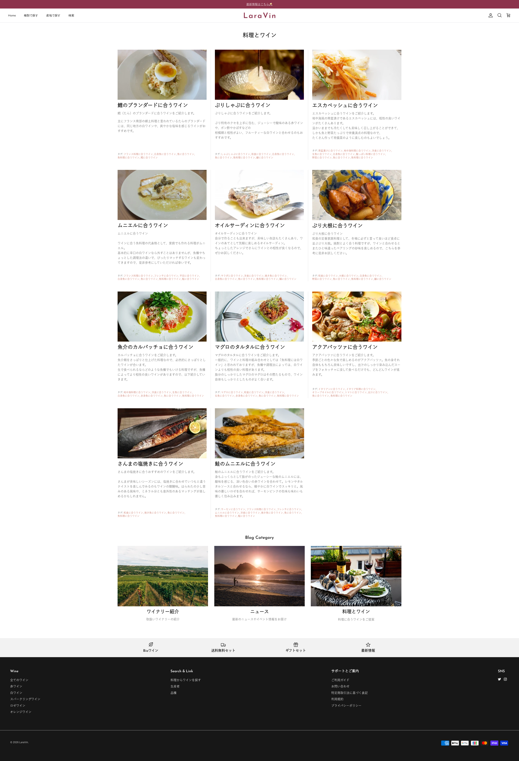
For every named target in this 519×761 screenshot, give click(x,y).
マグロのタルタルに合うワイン (250, 347)
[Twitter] (499, 679)
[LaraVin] (259, 15)
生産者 (175, 686)
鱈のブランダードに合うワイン (153, 105)
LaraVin (23, 742)
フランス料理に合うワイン (138, 154)
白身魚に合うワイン (165, 154)
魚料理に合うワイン (128, 157)
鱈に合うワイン (149, 157)
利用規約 (337, 699)
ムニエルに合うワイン (143, 225)
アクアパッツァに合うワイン (345, 347)
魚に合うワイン (185, 154)
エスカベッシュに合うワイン (345, 105)
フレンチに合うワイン (166, 275)
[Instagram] (505, 679)
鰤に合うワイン (264, 157)
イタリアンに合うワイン (331, 389)
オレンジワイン (20, 711)
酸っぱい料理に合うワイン (370, 154)
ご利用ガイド (340, 680)
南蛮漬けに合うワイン (330, 150)
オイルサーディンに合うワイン (250, 225)
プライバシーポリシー (346, 705)
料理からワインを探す (185, 680)
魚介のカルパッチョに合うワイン (155, 347)
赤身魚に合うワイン (152, 395)
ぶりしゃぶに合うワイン (242, 105)
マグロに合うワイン (232, 392)
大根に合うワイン (348, 275)
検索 (71, 15)
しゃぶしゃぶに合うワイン (235, 154)
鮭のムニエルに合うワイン (245, 464)
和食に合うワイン (261, 154)
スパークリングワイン (25, 699)
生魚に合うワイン (322, 154)
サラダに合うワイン (232, 275)
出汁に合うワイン (377, 392)
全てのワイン (19, 680)
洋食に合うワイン (381, 150)
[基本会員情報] (490, 15)
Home (12, 15)
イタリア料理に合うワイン (360, 389)
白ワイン (16, 692)
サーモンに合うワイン (233, 509)
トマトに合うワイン (356, 392)
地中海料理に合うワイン (357, 150)
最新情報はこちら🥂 (259, 4)
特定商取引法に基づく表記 (349, 692)
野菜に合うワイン (322, 157)
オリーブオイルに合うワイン (328, 392)
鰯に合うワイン (287, 279)
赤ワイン (16, 686)
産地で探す (53, 15)
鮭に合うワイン (190, 279)
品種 (173, 692)
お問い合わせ (340, 686)
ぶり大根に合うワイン (337, 226)
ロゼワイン (17, 705)
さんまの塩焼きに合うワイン (150, 464)
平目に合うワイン (189, 275)
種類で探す (31, 15)
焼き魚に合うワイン (276, 275)
